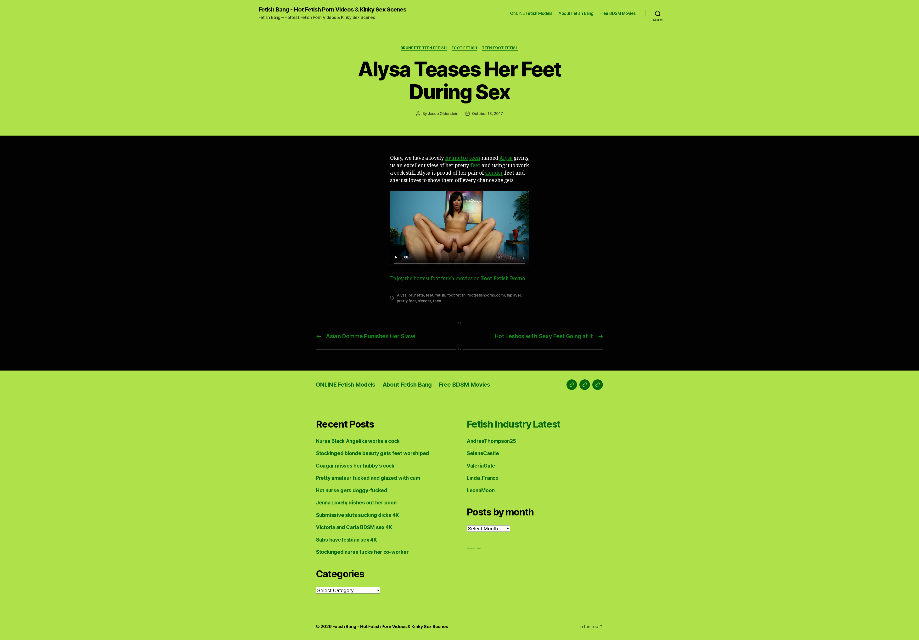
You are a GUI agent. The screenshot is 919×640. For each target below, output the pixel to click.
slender (494, 173)
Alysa (506, 158)
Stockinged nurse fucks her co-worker (362, 552)
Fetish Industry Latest (513, 424)
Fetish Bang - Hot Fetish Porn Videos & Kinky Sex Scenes (332, 9)
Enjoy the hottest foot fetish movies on (457, 278)
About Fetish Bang (576, 13)
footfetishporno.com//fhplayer (494, 295)
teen (474, 158)
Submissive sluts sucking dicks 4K (357, 515)
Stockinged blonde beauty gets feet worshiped (372, 453)
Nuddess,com (477, 548)
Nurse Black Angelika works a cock (358, 441)
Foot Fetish (464, 48)
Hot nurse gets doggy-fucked (351, 490)
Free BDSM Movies (618, 13)
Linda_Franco (483, 478)
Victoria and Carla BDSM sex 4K (354, 527)
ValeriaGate (481, 466)
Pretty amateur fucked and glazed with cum (368, 478)
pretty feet (406, 300)
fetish (440, 295)
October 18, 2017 (487, 113)
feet (475, 165)
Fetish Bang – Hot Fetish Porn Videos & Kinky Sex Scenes (390, 626)
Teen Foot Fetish (500, 48)
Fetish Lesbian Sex (470, 548)
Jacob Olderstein (443, 113)
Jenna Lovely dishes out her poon (356, 503)
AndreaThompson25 (491, 441)
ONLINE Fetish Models (531, 13)
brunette (456, 158)
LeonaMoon (481, 490)
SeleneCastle (483, 453)
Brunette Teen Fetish (424, 48)
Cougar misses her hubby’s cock (355, 466)
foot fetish (456, 295)
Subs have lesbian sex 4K (346, 540)
